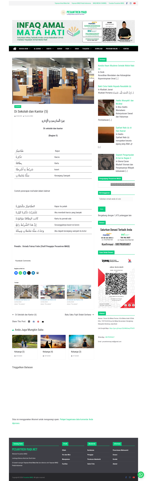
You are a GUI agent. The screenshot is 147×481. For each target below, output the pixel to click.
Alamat (115, 464)
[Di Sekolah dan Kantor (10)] (79, 292)
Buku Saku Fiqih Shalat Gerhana (78, 314)
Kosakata (17, 106)
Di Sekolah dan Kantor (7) (22, 300)
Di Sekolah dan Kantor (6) (26, 314)
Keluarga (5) (19, 351)
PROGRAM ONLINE (112, 49)
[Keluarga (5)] (24, 337)
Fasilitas (65, 464)
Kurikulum (90, 450)
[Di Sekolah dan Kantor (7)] (26, 292)
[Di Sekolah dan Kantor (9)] (53, 292)
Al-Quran (37, 49)
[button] (29, 48)
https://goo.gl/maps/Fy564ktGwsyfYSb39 (122, 328)
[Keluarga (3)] (81, 337)
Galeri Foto (91, 464)
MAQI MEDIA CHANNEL (100, 3)
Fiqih (67, 49)
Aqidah (59, 49)
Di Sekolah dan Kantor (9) (48, 300)
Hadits (48, 49)
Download (98, 49)
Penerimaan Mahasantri (120, 450)
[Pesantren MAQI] (14, 48)
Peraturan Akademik (94, 459)
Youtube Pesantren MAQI (116, 3)
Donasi (115, 455)
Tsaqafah (85, 49)
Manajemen (66, 459)
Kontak (126, 49)
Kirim (101, 209)
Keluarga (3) (76, 351)
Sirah (77, 49)
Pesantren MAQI (29, 116)
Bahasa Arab (23, 49)
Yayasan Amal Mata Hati (62, 3)
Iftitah (64, 450)
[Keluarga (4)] (53, 337)
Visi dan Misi (66, 455)
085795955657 (109, 337)
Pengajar (90, 455)
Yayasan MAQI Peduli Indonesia (81, 3)
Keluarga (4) (48, 351)
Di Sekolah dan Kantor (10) (75, 300)
